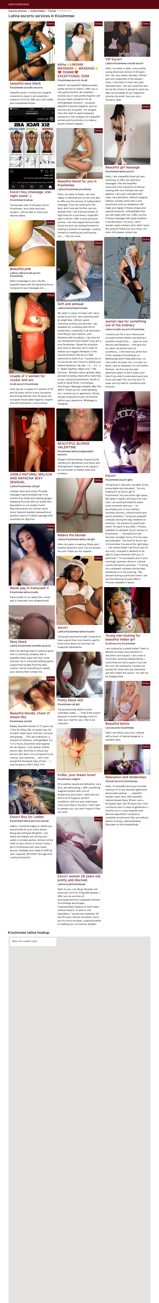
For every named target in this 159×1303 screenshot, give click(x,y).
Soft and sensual (70, 304)
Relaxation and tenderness (125, 777)
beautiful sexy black (25, 83)
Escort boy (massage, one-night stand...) (31, 194)
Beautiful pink (20, 269)
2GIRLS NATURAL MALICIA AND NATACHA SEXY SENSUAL (31, 478)
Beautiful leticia (117, 723)
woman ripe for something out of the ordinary (125, 323)
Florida (52, 10)
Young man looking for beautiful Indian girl (122, 637)
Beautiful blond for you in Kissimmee (77, 183)
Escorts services (18, 10)
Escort (110, 475)
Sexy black (18, 642)
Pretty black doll (70, 700)
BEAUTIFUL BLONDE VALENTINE (74, 445)
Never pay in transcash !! (29, 588)
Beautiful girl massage (122, 167)
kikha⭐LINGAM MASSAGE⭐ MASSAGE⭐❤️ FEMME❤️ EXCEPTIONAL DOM (78, 70)
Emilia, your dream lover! (77, 775)
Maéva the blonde (72, 535)
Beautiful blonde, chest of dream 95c (30, 715)
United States (37, 10)
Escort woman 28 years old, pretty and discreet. (79, 878)
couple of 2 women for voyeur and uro (27, 378)
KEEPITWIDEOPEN (19, 4)
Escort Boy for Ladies (27, 817)
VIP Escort (113, 59)
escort (63, 627)
